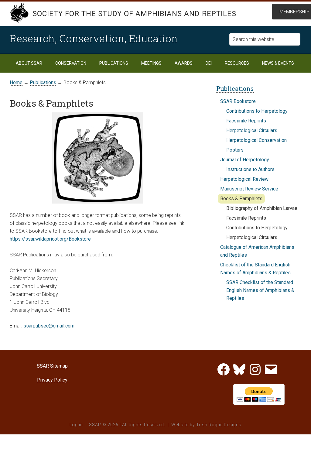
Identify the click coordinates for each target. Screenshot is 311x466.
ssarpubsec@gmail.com (48, 326)
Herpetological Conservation (256, 140)
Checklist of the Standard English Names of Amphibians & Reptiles (255, 269)
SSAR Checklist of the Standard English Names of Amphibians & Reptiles (260, 290)
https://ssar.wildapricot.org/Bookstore (50, 239)
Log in (76, 424)
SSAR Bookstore (238, 101)
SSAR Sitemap (52, 366)
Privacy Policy (52, 380)
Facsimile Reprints (246, 121)
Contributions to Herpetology (257, 111)
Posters (235, 150)
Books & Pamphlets (241, 198)
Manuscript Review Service (249, 189)
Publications (235, 88)
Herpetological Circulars (251, 130)
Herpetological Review (244, 179)
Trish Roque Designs (218, 424)
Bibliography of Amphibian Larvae (261, 208)
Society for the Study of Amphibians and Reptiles (134, 13)
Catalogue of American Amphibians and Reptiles (257, 251)
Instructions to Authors (250, 169)
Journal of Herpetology (244, 160)
